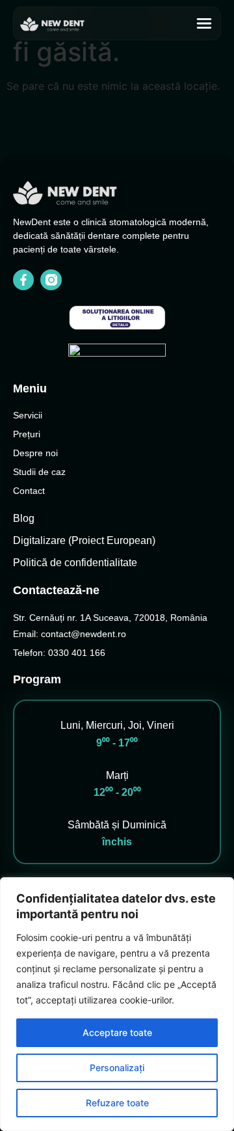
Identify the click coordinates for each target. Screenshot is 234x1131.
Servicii (27, 415)
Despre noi (35, 453)
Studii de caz (39, 472)
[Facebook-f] (23, 279)
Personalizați (117, 1067)
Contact (29, 490)
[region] (117, 1004)
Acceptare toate (117, 1032)
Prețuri (26, 434)
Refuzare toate (117, 1102)
